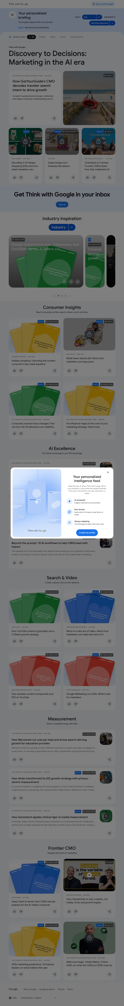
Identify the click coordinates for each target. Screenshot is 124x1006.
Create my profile (87, 533)
